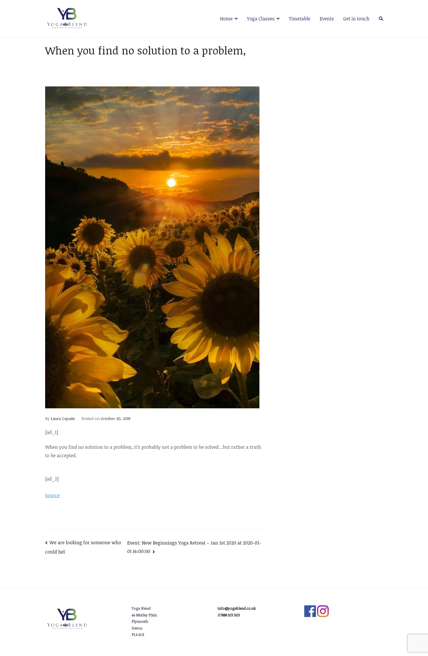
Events (327, 18)
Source (52, 495)
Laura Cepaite (63, 418)
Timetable (299, 18)
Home (226, 18)
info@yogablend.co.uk (237, 608)
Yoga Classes (261, 18)
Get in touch (356, 18)
